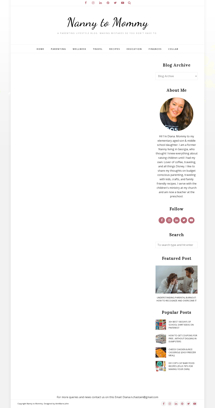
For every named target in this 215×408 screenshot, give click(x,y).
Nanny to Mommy (107, 22)
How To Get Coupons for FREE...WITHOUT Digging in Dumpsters (183, 338)
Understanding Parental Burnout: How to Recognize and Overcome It (177, 299)
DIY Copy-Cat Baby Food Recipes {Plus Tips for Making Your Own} (182, 366)
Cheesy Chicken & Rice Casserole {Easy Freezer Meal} (182, 352)
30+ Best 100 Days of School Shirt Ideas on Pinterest (181, 324)
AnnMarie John (62, 403)
